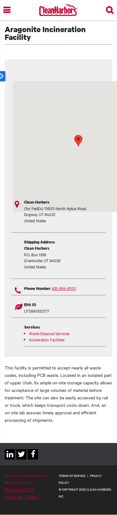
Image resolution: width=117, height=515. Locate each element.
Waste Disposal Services (49, 333)
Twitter (21, 459)
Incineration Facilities (47, 339)
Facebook (33, 459)
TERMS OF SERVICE (72, 475)
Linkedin (10, 459)
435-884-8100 (63, 288)
